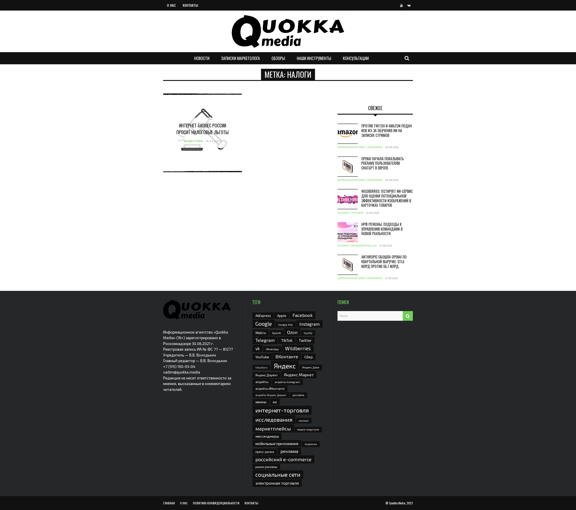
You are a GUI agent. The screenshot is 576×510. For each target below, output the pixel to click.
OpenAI (276, 332)
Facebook (302, 315)
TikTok (286, 340)
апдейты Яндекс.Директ (270, 395)
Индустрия (193, 141)
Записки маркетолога (240, 58)
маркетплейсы (273, 428)
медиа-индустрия (308, 429)
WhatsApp (272, 349)
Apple (281, 315)
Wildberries (298, 348)
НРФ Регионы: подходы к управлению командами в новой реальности (382, 229)
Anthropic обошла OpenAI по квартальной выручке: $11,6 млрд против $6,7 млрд (384, 261)
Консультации (356, 58)
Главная (169, 503)
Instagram (309, 324)
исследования (273, 419)
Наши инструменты (314, 58)
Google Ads (285, 324)
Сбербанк (261, 367)
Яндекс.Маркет (299, 374)
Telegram (265, 340)
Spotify (308, 333)
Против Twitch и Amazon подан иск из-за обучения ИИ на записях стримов (386, 130)
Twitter (305, 340)
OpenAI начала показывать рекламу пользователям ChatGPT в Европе (382, 163)
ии (275, 402)
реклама (289, 451)
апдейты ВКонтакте (270, 388)
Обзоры (278, 58)
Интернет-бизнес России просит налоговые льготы (202, 129)
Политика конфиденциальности (216, 503)
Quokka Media (397, 503)
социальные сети (277, 474)
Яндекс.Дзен (310, 367)
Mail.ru (260, 333)
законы (260, 402)
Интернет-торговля (350, 212)
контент (304, 420)
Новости (201, 58)
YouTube (262, 357)
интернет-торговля (282, 410)
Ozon (292, 332)
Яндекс (285, 366)
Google (263, 324)
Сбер (308, 357)
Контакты (190, 5)
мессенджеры (267, 436)
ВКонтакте (286, 356)
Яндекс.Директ (266, 375)
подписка (311, 443)
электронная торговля (277, 483)
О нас (171, 5)
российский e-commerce (283, 459)
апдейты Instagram (287, 381)
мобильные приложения (276, 443)
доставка (298, 394)
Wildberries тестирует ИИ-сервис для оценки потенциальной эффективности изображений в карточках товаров (387, 198)
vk (257, 348)
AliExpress (263, 316)
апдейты (261, 382)
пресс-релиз (264, 452)
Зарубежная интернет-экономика (360, 147)
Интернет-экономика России (357, 245)
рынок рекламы (266, 467)
